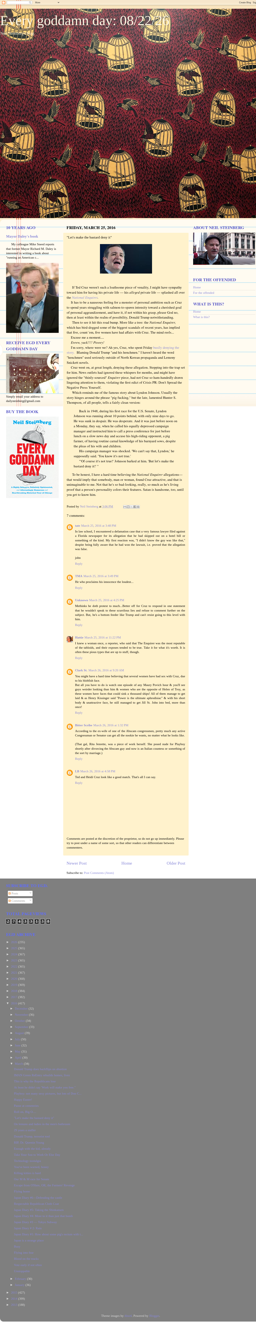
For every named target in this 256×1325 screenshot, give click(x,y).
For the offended (203, 292)
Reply (79, 563)
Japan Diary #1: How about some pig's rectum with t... (48, 1234)
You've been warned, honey (31, 1167)
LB (77, 771)
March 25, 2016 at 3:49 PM (100, 576)
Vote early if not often (28, 1265)
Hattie (79, 637)
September (22, 1027)
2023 (14, 960)
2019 (14, 985)
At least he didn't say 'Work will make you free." (45, 1087)
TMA (78, 576)
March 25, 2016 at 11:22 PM (102, 637)
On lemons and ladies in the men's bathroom (42, 1124)
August (20, 1033)
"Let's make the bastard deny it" (34, 1118)
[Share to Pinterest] (138, 507)
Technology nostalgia (27, 1161)
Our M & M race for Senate (31, 1179)
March (19, 1063)
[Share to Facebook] (135, 507)
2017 (14, 997)
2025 (14, 948)
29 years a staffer (25, 1130)
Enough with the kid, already (32, 1148)
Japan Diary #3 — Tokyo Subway (35, 1222)
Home (126, 863)
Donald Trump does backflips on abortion (40, 1069)
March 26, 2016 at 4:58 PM (97, 771)
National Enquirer (85, 297)
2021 (14, 972)
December (22, 1008)
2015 (14, 1292)
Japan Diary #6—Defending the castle (38, 1197)
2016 (14, 1003)
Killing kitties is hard (27, 1173)
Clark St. (81, 670)
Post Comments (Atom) (99, 873)
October (20, 1020)
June (18, 1045)
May (18, 1051)
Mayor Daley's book (22, 236)
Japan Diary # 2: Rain (28, 1228)
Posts (14, 893)
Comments (18, 900)
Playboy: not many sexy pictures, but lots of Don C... (48, 1093)
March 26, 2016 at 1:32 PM (110, 725)
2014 (14, 1298)
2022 (14, 966)
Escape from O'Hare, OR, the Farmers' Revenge (44, 1185)
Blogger (154, 1315)
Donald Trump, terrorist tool (32, 1136)
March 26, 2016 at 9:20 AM (106, 670)
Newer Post (77, 863)
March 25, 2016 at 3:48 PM (98, 525)
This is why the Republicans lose (35, 1081)
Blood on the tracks (26, 1258)
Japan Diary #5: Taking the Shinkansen (39, 1210)
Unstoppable (22, 1271)
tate (77, 525)
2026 (14, 942)
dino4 (128, 1315)
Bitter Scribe (83, 725)
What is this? (201, 317)
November (22, 1014)
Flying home (22, 1191)
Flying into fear (24, 1252)
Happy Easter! (23, 1099)
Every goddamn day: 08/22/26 (84, 20)
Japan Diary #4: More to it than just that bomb (43, 1216)
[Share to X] (131, 507)
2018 (14, 991)
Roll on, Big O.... (25, 1112)
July (18, 1039)
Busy (17, 1246)
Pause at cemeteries (26, 1105)
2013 (14, 1305)
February (21, 1279)
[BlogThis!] (128, 507)
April (18, 1057)
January (20, 1285)
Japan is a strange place (29, 1240)
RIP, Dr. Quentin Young (29, 1142)
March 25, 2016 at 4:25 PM (106, 600)
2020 (14, 978)
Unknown (81, 600)
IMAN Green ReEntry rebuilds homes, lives (42, 1075)
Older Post (176, 863)
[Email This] (125, 507)
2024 (14, 954)
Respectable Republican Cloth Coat (36, 1203)
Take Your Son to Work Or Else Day (37, 1154)
